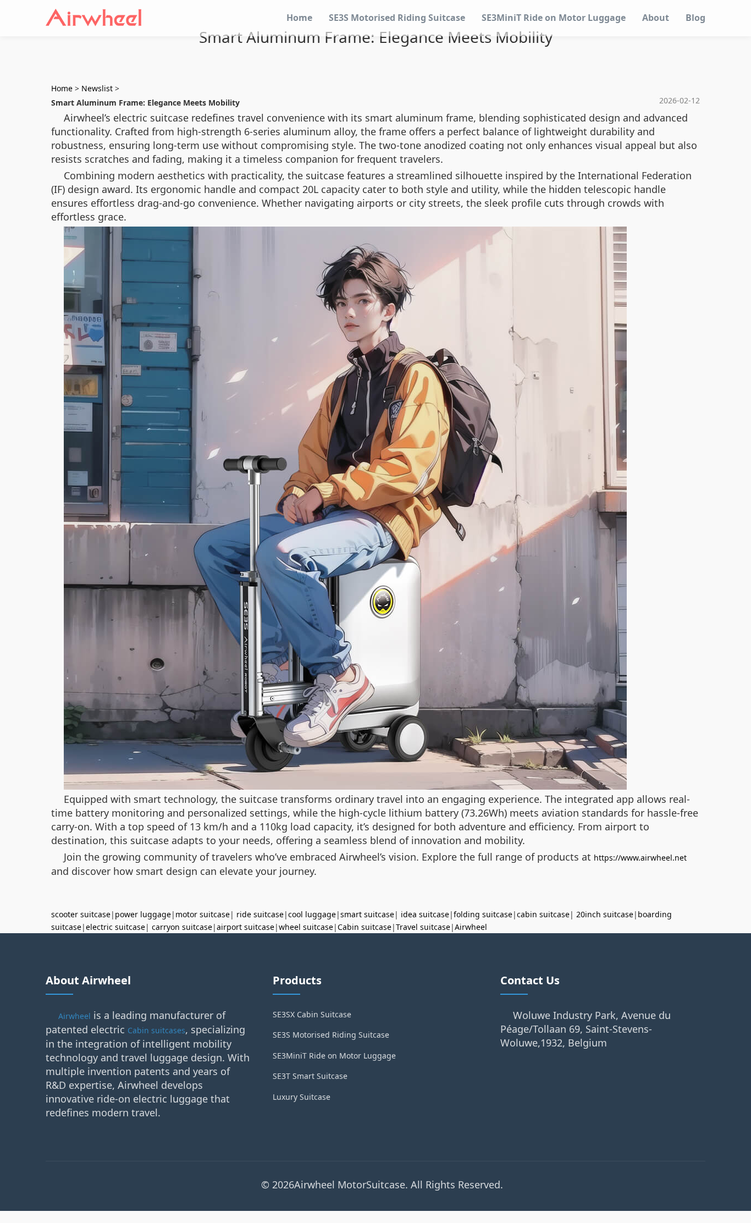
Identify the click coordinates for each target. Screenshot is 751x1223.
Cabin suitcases (156, 1030)
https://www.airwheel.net (640, 857)
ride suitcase (260, 914)
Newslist (97, 88)
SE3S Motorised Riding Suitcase (397, 18)
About (655, 18)
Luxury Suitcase (301, 1097)
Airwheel (471, 927)
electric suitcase (115, 927)
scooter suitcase (81, 914)
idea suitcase (425, 914)
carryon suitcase (182, 927)
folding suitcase (483, 914)
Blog (695, 18)
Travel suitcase (423, 927)
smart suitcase (367, 914)
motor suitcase (202, 914)
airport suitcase (245, 927)
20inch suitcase (604, 914)
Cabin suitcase (364, 927)
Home (299, 18)
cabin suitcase (543, 914)
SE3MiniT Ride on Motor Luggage (554, 18)
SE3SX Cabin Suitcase (312, 1014)
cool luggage (312, 914)
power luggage (143, 914)
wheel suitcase (306, 927)
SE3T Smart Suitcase (310, 1076)
